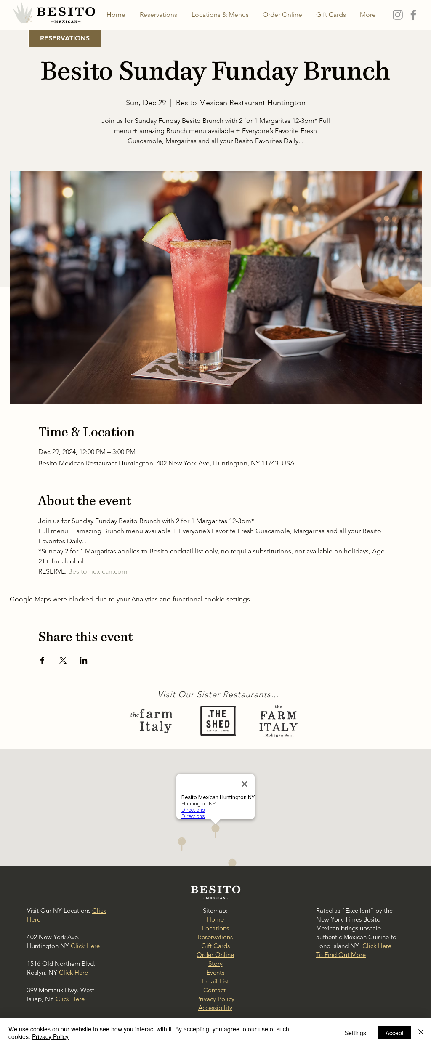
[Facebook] (413, 14)
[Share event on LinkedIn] (84, 660)
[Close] (421, 1032)
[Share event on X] (63, 660)
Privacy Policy (50, 1036)
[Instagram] (397, 14)
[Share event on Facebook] (42, 660)
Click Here (85, 946)
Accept (395, 1032)
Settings (355, 1032)
